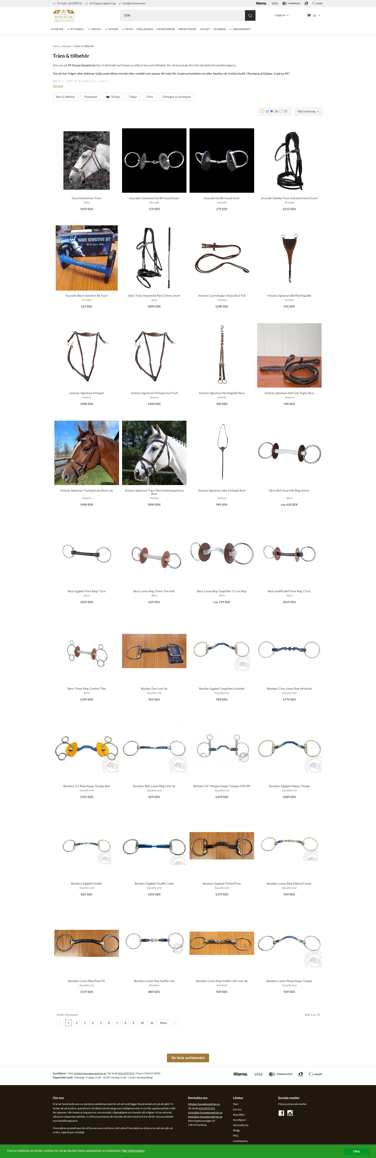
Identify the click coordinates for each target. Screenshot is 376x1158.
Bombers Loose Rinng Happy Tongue (289, 981)
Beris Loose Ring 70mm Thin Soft (154, 591)
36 (276, 111)
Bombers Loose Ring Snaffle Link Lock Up (221, 981)
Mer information (133, 1150)
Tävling (115, 96)
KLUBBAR (220, 29)
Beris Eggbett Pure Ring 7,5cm (87, 591)
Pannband (90, 96)
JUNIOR (113, 29)
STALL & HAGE (144, 29)
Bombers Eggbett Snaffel (86, 883)
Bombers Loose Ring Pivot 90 (86, 981)
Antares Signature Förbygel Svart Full (154, 393)
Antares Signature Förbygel (87, 393)
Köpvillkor (239, 1114)
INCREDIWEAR (166, 29)
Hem (56, 46)
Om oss (237, 1109)
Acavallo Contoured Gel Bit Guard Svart (154, 198)
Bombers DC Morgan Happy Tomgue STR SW (221, 786)
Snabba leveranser (134, 3)
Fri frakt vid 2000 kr (69, 3)
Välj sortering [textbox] (306, 111)
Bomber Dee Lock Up (154, 688)
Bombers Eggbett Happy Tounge (289, 786)
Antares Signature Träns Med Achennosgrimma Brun (154, 492)
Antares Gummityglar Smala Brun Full (221, 295)
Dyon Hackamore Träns (86, 198)
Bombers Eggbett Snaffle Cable (154, 883)
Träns (149, 96)
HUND (129, 29)
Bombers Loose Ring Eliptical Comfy (289, 883)
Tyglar (133, 96)
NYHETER (57, 29)
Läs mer (58, 86)
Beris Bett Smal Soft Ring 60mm (289, 490)
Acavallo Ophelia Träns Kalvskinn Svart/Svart (289, 198)
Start (235, 1104)
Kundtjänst (239, 1119)
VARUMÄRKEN (242, 29)
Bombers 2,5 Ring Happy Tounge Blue (86, 786)
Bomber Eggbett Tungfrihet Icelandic (222, 688)
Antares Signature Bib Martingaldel (289, 295)
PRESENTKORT (187, 29)
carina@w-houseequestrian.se (205, 1112)
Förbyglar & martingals (177, 96)
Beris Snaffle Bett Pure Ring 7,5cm (289, 591)
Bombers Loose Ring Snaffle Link (154, 981)
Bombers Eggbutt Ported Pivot (222, 883)
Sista (163, 1022)
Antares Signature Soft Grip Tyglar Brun (289, 393)
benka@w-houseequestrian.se (205, 1116)
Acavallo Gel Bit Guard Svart (222, 198)
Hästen (66, 46)
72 (285, 111)
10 (142, 1022)
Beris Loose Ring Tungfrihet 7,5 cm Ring (221, 591)
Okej (356, 1151)
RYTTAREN (77, 29)
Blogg (236, 1130)
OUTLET (205, 29)
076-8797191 (126, 1073)
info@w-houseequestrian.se (204, 1104)
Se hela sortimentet (188, 1058)
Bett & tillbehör (65, 96)
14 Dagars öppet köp (102, 3)
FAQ (235, 1135)
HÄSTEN (96, 29)
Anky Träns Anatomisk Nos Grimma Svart (154, 295)
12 (267, 111)
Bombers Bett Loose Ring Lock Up (154, 786)
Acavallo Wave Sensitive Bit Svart (87, 295)
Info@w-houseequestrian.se (90, 1073)
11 (152, 1022)
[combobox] (308, 111)
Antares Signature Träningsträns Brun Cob (86, 490)
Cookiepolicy (240, 1141)
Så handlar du (240, 1125)
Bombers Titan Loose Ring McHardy (289, 688)
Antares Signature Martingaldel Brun (222, 393)
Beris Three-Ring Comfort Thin (87, 688)
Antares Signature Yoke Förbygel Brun (221, 490)
